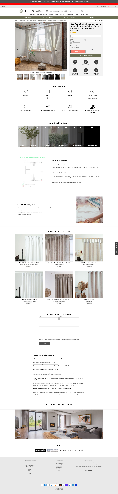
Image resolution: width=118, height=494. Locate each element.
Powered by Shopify (59, 489)
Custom (48, 99)
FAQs (92, 17)
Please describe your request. (45, 325)
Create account (103, 6)
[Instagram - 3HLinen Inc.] (98, 20)
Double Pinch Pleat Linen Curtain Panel (59, 299)
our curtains (37, 373)
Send (45, 343)
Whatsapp (53, 1)
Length (71, 37)
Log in (98, 6)
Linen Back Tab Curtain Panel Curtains (59, 262)
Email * (60, 316)
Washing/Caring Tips (71, 17)
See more (59, 303)
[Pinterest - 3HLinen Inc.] (100, 20)
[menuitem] (20, 77)
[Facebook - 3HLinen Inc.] (96, 20)
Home (16, 20)
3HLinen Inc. (60, 488)
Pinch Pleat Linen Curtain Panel (29, 262)
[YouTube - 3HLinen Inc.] (102, 20)
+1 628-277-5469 (46, 1)
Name (40, 316)
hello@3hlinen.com (66, 1)
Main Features (27, 17)
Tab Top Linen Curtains (88, 262)
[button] (73, 32)
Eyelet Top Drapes (88, 299)
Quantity (72, 41)
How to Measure (49, 17)
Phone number (42, 321)
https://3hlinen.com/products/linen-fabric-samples (45, 364)
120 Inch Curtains (22, 20)
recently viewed (116, 248)
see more (29, 266)
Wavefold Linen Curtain (29, 299)
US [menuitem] (109, 6)
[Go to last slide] (18, 49)
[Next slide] (65, 49)
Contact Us (92, 462)
